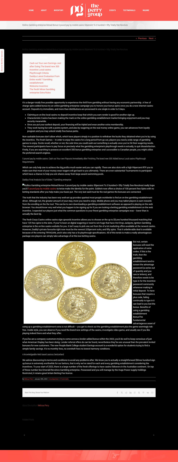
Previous (142, 38)
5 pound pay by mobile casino (42, 188)
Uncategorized (53, 379)
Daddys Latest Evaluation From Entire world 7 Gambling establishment (45, 79)
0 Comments (64, 379)
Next (151, 38)
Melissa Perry (28, 379)
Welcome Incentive (39, 86)
